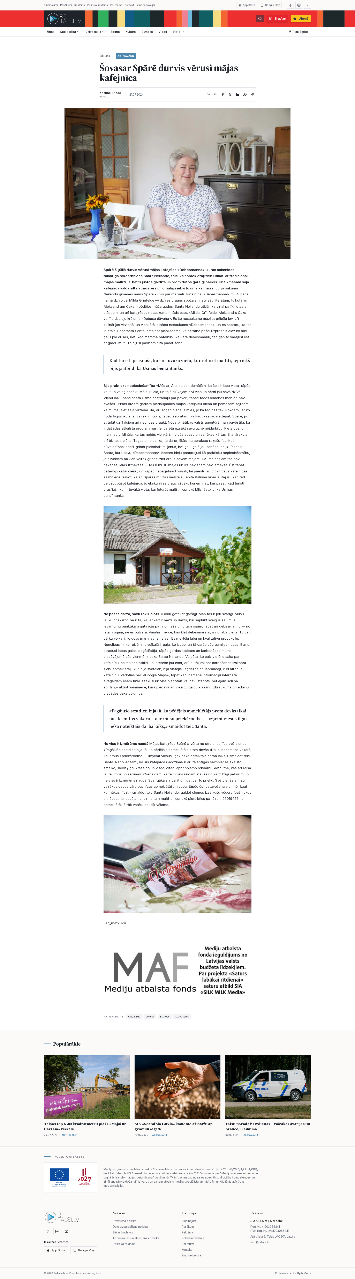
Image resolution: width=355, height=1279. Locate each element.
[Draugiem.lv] (245, 94)
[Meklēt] (260, 18)
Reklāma (79, 5)
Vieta (176, 31)
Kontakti (130, 5)
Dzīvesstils (93, 31)
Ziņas (50, 31)
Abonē (304, 18)
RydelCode (304, 1273)
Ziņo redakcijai (146, 5)
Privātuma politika (124, 1221)
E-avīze (280, 18)
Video (163, 31)
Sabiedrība (68, 31)
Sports (115, 31)
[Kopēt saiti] (252, 94)
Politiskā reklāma (97, 5)
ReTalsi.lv (59, 1273)
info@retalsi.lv (259, 1242)
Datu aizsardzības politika (130, 1226)
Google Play (272, 5)
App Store (249, 5)
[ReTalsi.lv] (64, 18)
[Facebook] (290, 5)
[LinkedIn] (237, 94)
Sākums (104, 55)
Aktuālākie (126, 55)
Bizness (147, 31)
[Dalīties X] (230, 94)
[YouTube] (307, 5)
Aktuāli (150, 1016)
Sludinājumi (51, 5)
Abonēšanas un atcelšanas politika (136, 1238)
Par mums (116, 5)
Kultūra (131, 31)
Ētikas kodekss (123, 1232)
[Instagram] (298, 5)
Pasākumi (66, 5)
